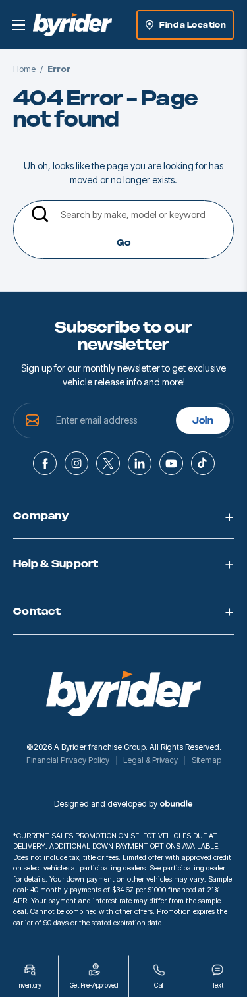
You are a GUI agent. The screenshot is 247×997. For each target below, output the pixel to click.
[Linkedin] (139, 463)
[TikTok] (203, 463)
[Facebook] (45, 463)
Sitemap (206, 760)
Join (203, 421)
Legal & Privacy (150, 760)
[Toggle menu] (18, 25)
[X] (108, 463)
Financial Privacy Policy (67, 760)
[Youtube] (171, 463)
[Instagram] (76, 463)
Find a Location (192, 25)
